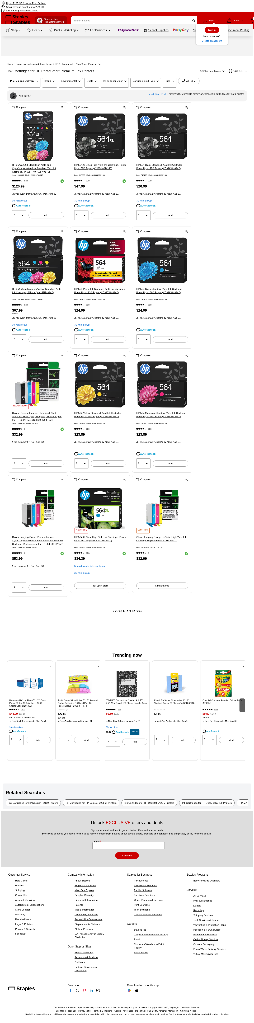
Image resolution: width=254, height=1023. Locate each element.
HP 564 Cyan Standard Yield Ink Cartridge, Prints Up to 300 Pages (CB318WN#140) (159, 291)
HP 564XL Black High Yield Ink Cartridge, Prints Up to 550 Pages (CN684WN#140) (100, 166)
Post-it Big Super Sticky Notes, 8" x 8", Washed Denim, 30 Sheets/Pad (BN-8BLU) (174, 701)
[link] (43, 3)
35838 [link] (26, 181)
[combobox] (134, 20)
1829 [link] (216, 710)
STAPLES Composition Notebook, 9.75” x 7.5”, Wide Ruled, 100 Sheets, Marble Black (126, 701)
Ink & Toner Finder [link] (158, 94)
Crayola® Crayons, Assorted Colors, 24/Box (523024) (223, 701)
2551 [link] (119, 710)
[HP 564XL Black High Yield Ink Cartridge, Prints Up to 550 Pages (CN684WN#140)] (100, 136)
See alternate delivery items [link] (89, 566)
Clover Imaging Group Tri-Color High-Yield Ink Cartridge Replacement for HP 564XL (161, 539)
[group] (30, 705)
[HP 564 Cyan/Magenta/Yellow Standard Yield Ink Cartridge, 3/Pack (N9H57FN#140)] (38, 260)
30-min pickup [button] (19, 200)
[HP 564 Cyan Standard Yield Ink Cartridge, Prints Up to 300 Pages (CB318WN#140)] (162, 260)
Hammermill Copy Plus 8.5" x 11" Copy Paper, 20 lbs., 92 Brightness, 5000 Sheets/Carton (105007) (27, 703)
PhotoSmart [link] (67, 64)
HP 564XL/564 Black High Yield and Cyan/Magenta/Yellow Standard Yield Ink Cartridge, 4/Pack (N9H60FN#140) (34, 168)
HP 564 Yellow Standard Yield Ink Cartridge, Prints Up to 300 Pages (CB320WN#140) (98, 415)
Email (97, 841)
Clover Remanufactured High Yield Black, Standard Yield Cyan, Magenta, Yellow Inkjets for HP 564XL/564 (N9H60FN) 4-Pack (37, 416)
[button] (193, 20)
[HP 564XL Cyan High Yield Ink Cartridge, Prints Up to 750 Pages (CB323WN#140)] (100, 508)
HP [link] (56, 64)
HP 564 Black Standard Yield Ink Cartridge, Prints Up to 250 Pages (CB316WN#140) (159, 166)
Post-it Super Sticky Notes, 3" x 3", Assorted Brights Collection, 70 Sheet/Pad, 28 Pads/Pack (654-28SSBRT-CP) (78, 703)
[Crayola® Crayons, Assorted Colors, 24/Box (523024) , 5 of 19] (223, 684)
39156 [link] (23, 710)
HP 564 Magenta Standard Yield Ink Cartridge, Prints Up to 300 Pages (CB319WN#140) (161, 415)
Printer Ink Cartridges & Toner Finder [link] (34, 64)
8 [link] (24, 429)
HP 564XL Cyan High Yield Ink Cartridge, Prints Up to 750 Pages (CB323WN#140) (100, 539)
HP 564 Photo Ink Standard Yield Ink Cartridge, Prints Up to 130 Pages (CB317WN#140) (100, 291)
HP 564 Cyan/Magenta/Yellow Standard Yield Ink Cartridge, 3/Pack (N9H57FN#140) (36, 291)
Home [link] (10, 64)
